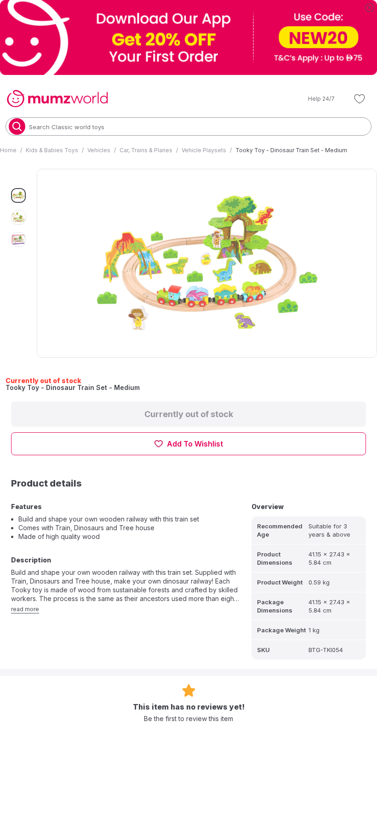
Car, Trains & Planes (146, 150)
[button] (315, 98)
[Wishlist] (359, 99)
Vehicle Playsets (204, 150)
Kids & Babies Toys (52, 150)
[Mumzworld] (57, 99)
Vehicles (98, 150)
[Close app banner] (369, 7)
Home (8, 150)
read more (25, 609)
